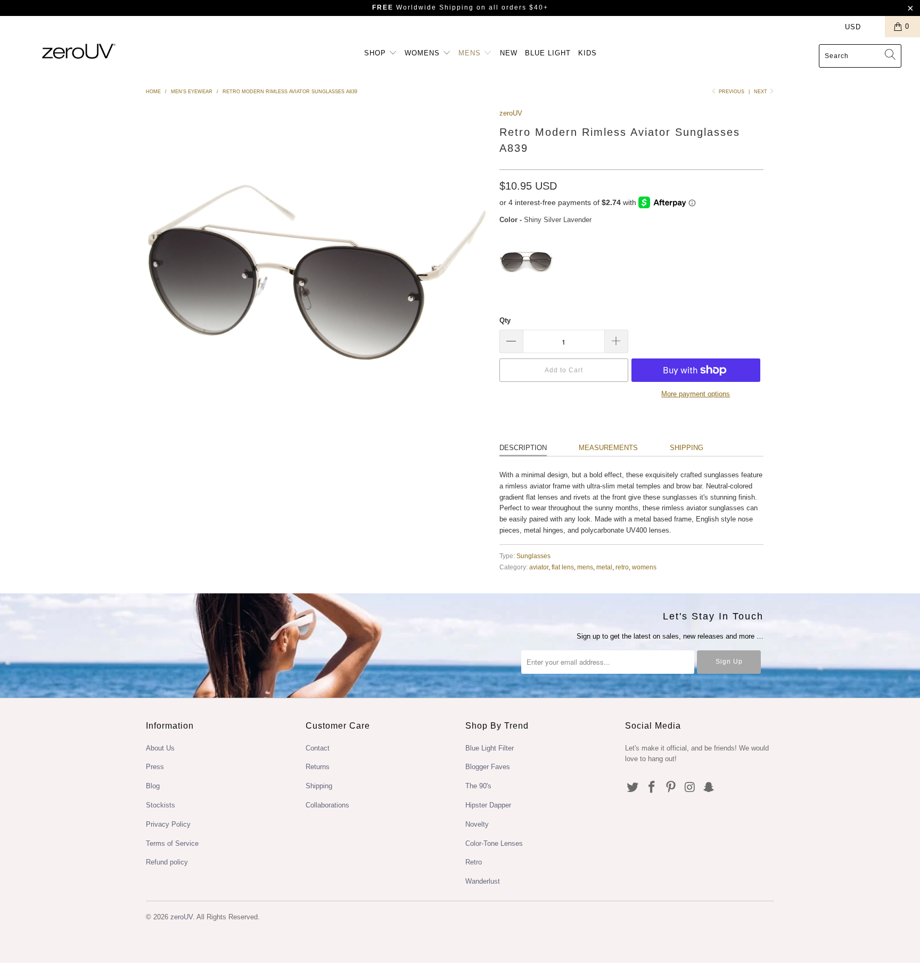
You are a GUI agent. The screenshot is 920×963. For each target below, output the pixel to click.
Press (155, 767)
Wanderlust (482, 881)
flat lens (563, 567)
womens (644, 567)
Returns (318, 767)
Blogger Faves (487, 767)
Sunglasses (533, 555)
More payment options (695, 394)
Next (761, 91)
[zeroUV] (79, 50)
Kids (587, 53)
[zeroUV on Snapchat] (709, 788)
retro (622, 567)
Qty (505, 320)
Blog (153, 786)
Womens (423, 53)
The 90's (478, 786)
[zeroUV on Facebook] (652, 788)
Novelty (477, 824)
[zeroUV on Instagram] (690, 788)
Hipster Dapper (488, 805)
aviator (538, 567)
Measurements (608, 448)
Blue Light (548, 53)
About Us (160, 748)
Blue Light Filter (489, 748)
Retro (473, 862)
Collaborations (327, 805)
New (509, 53)
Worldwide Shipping (423, 7)
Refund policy (167, 862)
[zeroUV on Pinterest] (671, 788)
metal (604, 567)
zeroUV (510, 113)
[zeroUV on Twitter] (633, 788)
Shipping (686, 448)
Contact (318, 748)
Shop (376, 53)
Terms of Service (172, 843)
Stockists (160, 805)
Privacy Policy (168, 824)
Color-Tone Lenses (494, 843)
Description (523, 448)
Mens (470, 53)
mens (585, 567)
